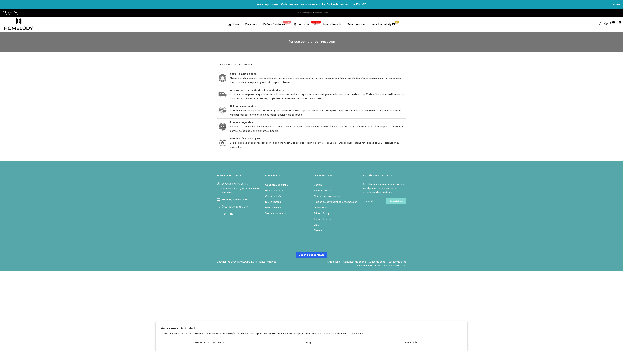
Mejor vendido (273, 207)
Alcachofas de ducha (369, 265)
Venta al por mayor (275, 213)
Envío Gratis (320, 207)
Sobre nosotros (322, 190)
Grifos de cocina (274, 190)
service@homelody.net (235, 199)
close (617, 4)
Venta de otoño (309, 23)
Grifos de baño (273, 196)
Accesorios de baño (395, 265)
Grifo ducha (333, 261)
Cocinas (250, 24)
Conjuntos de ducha (276, 185)
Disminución (410, 342)
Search (318, 185)
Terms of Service (323, 219)
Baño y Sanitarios (276, 23)
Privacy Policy (321, 213)
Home (235, 24)
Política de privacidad (353, 333)
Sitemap (318, 230)
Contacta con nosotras (327, 196)
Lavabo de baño (397, 261)
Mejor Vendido (356, 24)
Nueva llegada (332, 24)
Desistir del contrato (311, 255)
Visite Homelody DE (384, 23)
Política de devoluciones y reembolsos (335, 202)
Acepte (309, 342)
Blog (316, 224)
